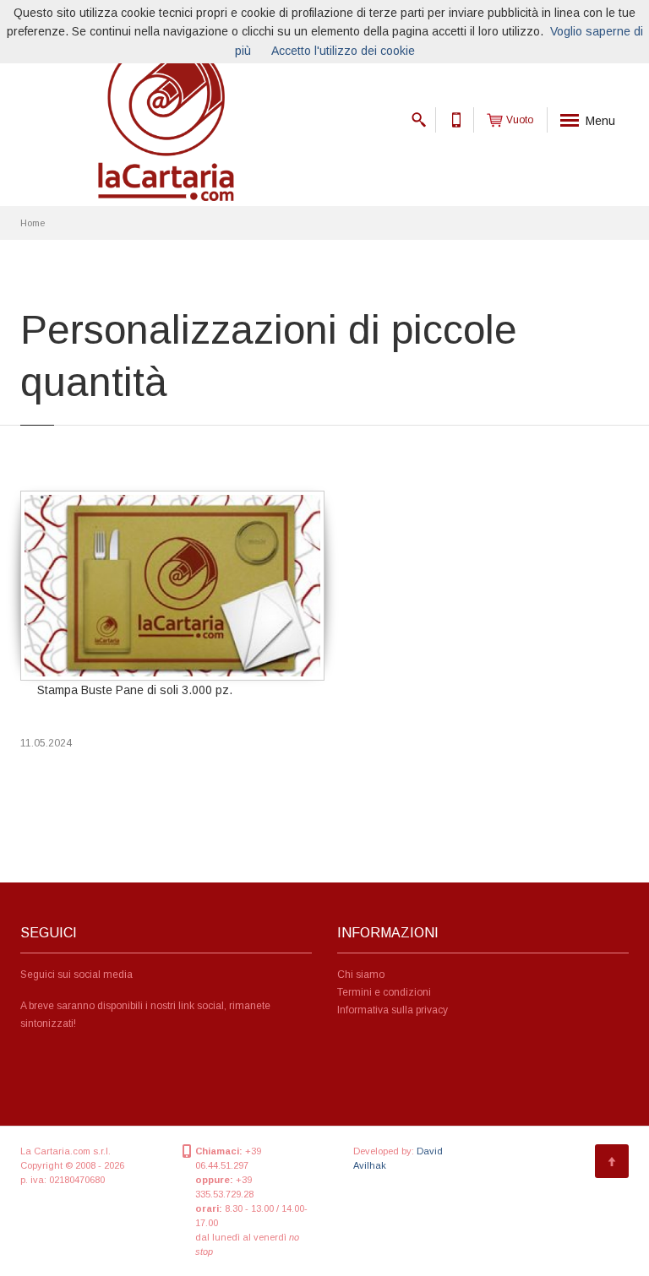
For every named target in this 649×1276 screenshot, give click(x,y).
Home (32, 223)
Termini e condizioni (384, 992)
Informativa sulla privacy (392, 1010)
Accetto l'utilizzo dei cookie (343, 50)
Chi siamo (360, 974)
